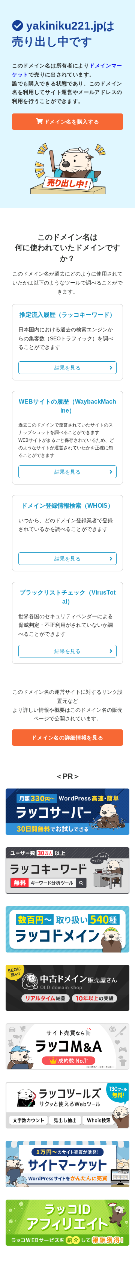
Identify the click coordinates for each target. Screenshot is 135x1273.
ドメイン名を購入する (71, 122)
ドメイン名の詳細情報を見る (67, 738)
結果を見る (67, 368)
